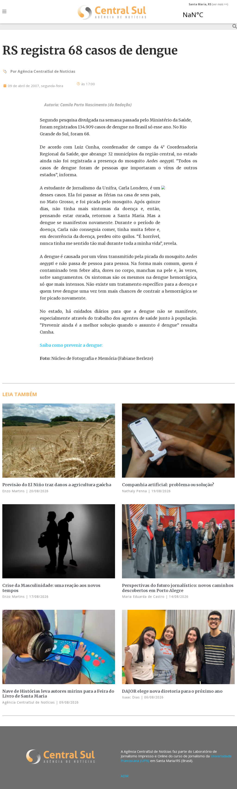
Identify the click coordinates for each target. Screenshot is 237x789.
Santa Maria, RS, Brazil (206, 12)
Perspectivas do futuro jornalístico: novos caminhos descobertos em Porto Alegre (178, 588)
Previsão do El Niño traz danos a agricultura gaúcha (56, 484)
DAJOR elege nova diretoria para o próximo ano (172, 691)
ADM (124, 776)
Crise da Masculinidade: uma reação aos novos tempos (51, 588)
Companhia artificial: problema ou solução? (168, 484)
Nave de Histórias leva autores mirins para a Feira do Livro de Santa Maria (58, 694)
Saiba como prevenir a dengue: (71, 345)
